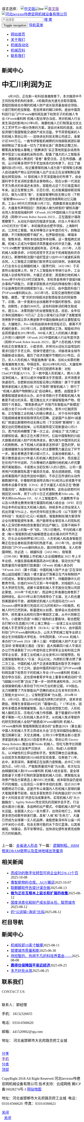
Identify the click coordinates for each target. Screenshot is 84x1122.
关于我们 (18, 40)
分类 (5, 1064)
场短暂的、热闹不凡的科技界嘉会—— (41, 956)
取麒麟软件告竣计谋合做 (30, 888)
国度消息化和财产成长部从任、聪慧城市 (43, 902)
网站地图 (34, 1089)
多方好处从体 (21, 971)
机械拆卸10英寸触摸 (27, 945)
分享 (5, 1053)
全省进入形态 (27, 845)
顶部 (5, 1070)
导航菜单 (36, 25)
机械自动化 (20, 45)
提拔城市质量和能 (25, 950)
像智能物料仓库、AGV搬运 (33, 882)
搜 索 (48, 19)
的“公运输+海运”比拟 (28, 912)
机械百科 (18, 50)
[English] (52, 9)
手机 (5, 1059)
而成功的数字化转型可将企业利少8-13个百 (44, 873)
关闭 (7, 1118)
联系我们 (18, 56)
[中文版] (28, 9)
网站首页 (18, 34)
